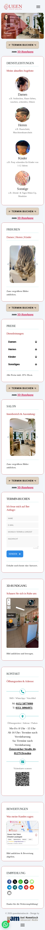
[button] (9, 882)
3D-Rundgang (25, 51)
